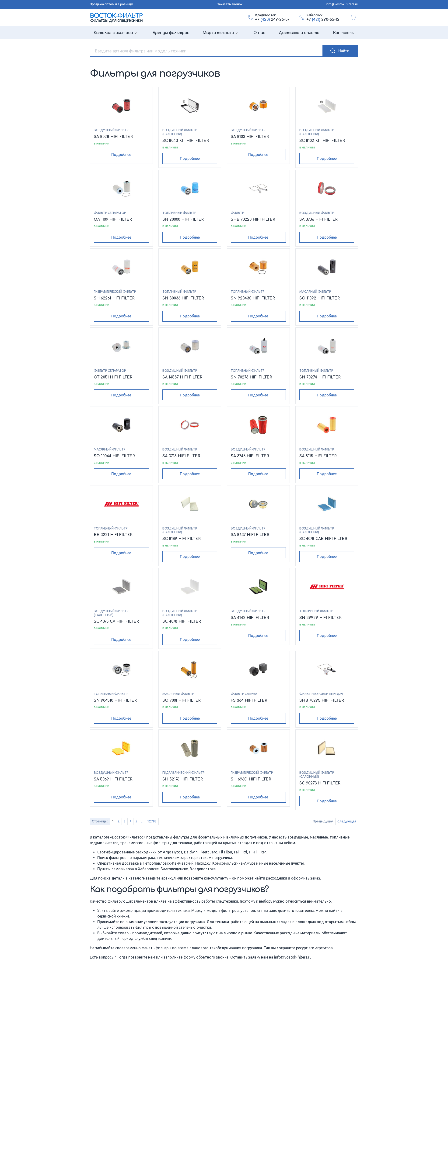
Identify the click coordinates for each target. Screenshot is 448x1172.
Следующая (346, 821)
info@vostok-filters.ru (342, 4)
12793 (152, 821)
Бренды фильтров (170, 33)
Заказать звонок (229, 4)
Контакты (343, 33)
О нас (259, 33)
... (142, 821)
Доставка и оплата (299, 33)
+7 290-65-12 (323, 19)
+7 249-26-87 (272, 19)
